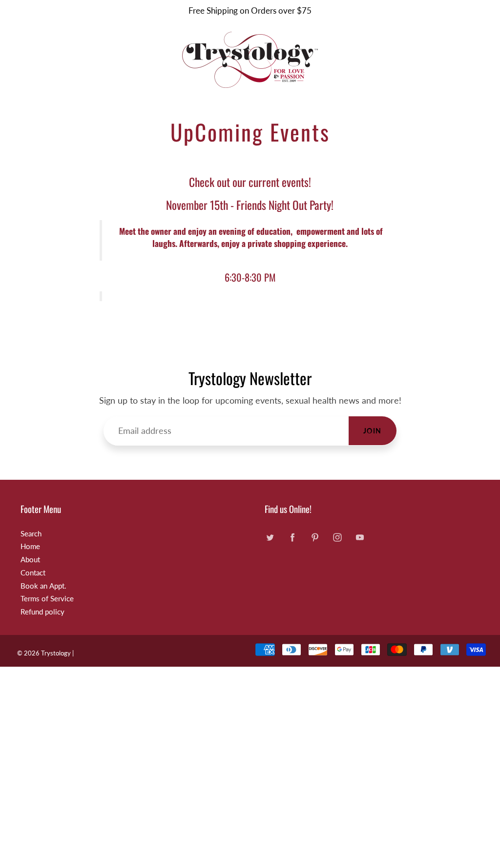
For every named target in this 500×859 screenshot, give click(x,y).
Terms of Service (47, 598)
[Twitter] (269, 537)
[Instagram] (337, 537)
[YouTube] (359, 537)
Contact (33, 573)
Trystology (56, 653)
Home (30, 546)
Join (372, 431)
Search (31, 534)
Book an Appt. (43, 586)
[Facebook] (292, 537)
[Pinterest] (314, 537)
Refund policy (42, 612)
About (30, 559)
